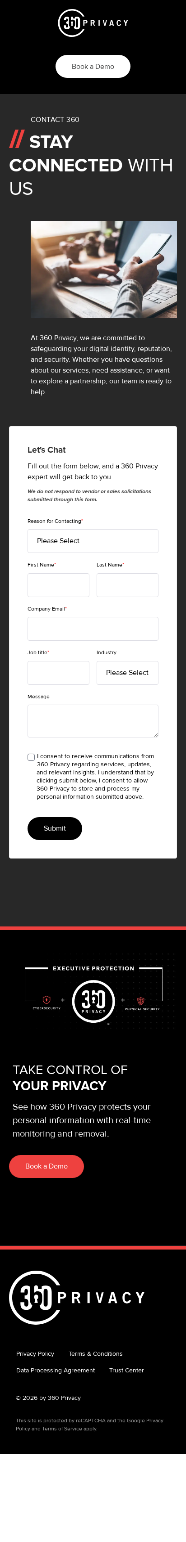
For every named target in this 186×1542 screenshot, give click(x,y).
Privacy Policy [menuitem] (35, 1354)
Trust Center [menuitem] (126, 1370)
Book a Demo (93, 66)
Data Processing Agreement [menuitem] (55, 1370)
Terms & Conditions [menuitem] (96, 1354)
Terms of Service (62, 1428)
